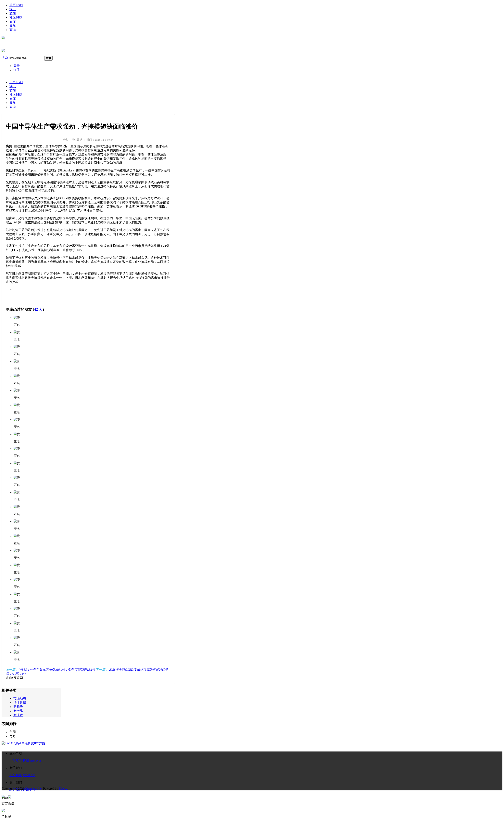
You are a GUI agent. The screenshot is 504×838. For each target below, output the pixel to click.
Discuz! (64, 788)
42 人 (38, 309)
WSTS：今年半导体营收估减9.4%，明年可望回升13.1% (50, 669)
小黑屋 (14, 760)
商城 (12, 29)
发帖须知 (29, 775)
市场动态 (19, 698)
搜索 (5, 58)
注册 (16, 70)
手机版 (24, 760)
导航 (12, 25)
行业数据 (19, 702)
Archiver (35, 760)
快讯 (12, 9)
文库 (12, 21)
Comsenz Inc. (34, 788)
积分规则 (15, 775)
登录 (16, 65)
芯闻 (12, 13)
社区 (15, 17)
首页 (16, 5)
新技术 (18, 715)
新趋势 (18, 706)
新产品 (18, 711)
